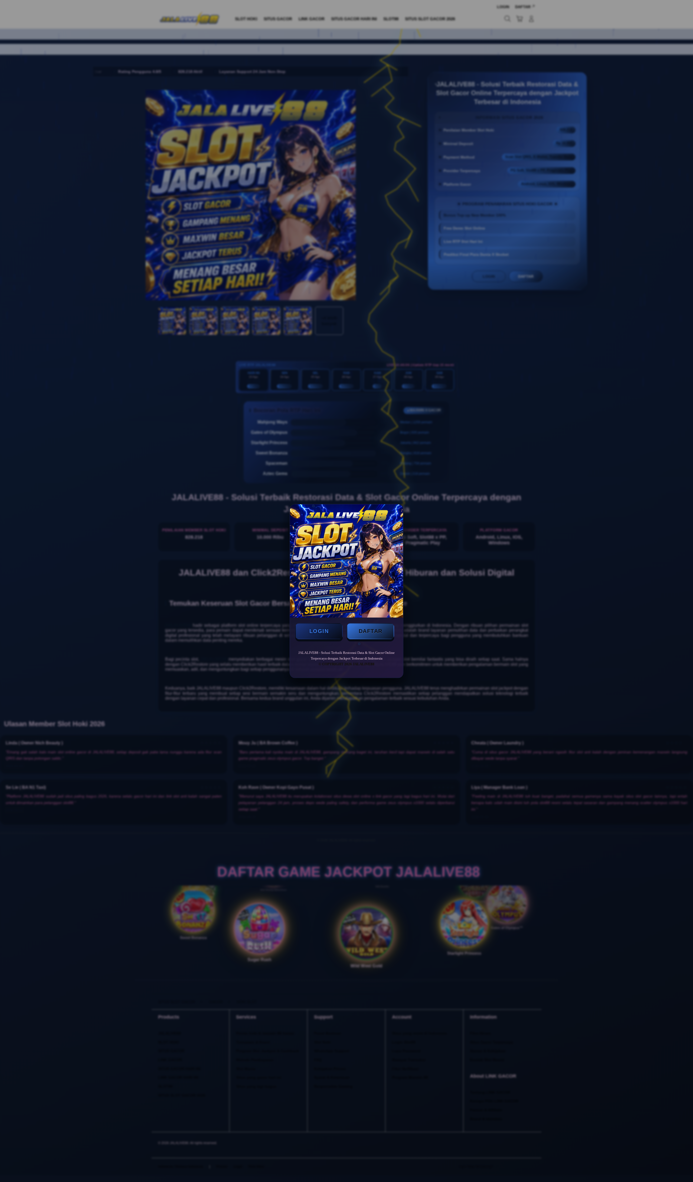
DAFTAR (371, 631)
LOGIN (319, 631)
